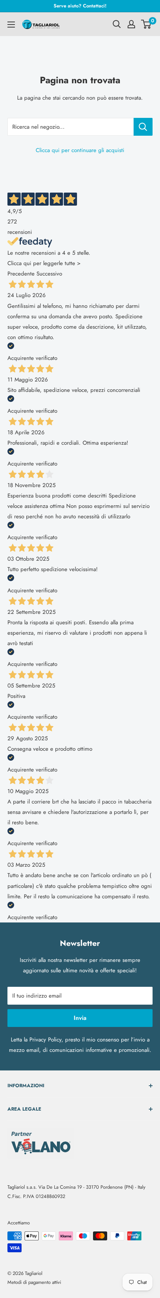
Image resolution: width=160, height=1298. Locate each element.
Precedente (21, 274)
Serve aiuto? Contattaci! (80, 5)
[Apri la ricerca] (117, 24)
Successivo (49, 274)
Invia (80, 1018)
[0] (146, 24)
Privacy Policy (45, 1039)
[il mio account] (131, 24)
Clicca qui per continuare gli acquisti (80, 150)
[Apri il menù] (11, 25)
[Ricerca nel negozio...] (143, 127)
